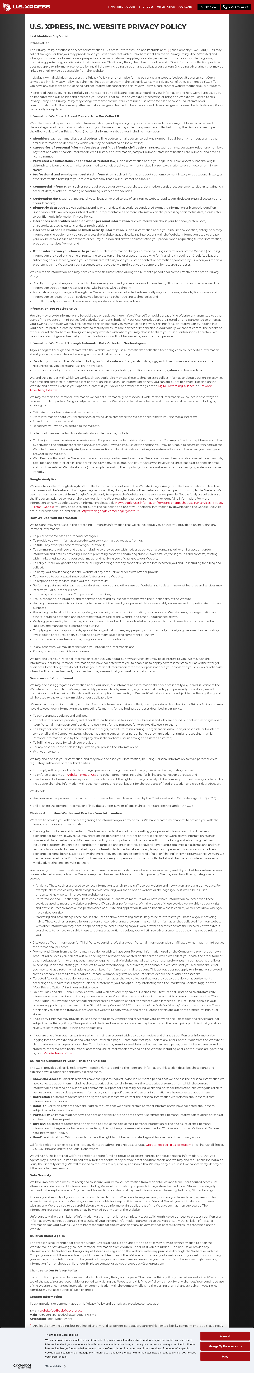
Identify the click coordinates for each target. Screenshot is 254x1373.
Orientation (166, 7)
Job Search (186, 7)
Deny (225, 1356)
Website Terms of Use (81, 774)
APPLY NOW (209, 7)
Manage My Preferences (223, 1346)
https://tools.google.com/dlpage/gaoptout (110, 511)
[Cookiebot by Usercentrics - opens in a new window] (22, 1366)
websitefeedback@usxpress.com (168, 1144)
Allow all (225, 1336)
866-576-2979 (238, 7)
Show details (53, 1366)
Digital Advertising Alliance (176, 386)
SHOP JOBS (146, 7)
